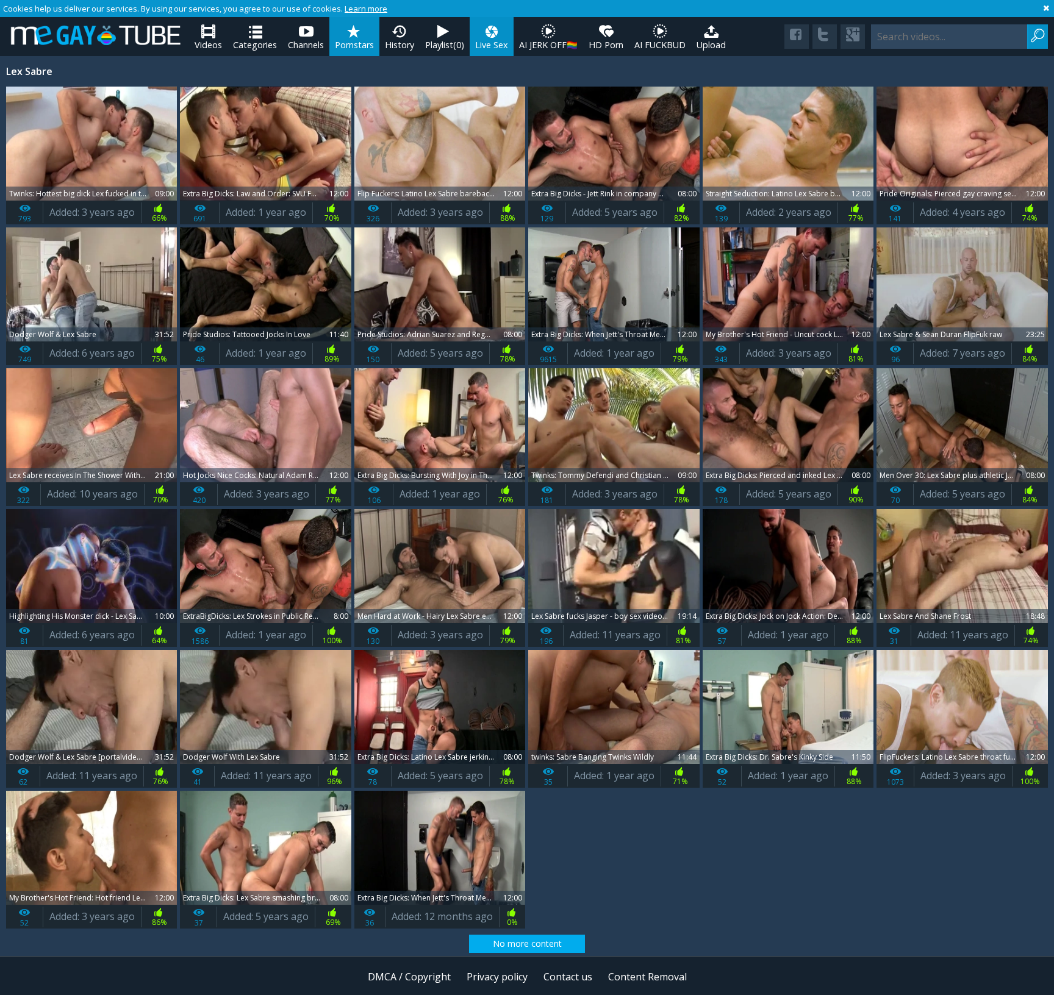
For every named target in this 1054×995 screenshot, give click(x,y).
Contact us (567, 976)
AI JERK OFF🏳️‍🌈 (548, 45)
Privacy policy (497, 976)
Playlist (444, 45)
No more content (527, 943)
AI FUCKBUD (660, 45)
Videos (208, 45)
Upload (711, 45)
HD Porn (606, 45)
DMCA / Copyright (409, 976)
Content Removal (647, 976)
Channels (306, 45)
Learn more (366, 8)
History (399, 45)
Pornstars (354, 45)
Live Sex (491, 45)
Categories (255, 45)
